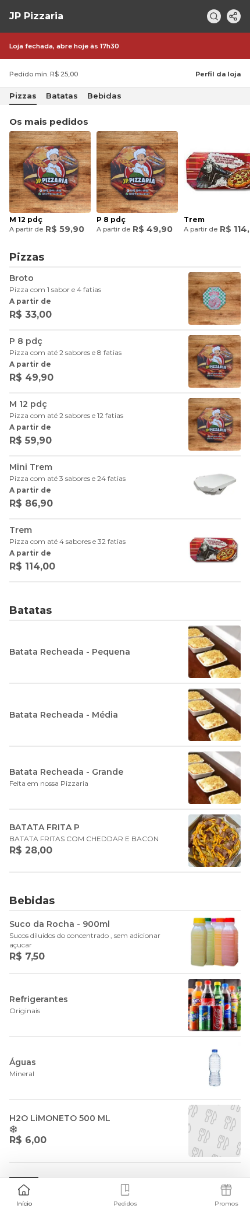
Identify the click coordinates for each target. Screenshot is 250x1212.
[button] (23, 1194)
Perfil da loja (218, 74)
